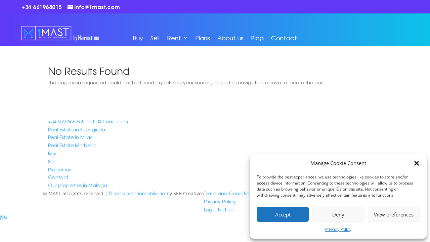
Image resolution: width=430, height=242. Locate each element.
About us (230, 37)
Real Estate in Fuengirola (76, 129)
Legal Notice (218, 209)
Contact (284, 37)
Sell (155, 37)
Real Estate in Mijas (70, 137)
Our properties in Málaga (77, 185)
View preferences (394, 214)
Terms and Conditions (229, 193)
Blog (257, 37)
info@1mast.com (108, 121)
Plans (202, 37)
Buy (138, 37)
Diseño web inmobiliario (137, 193)
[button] (416, 163)
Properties (59, 169)
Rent (174, 37)
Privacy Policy (338, 229)
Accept (283, 214)
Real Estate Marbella (72, 145)
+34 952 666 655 (66, 121)
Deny (338, 214)
